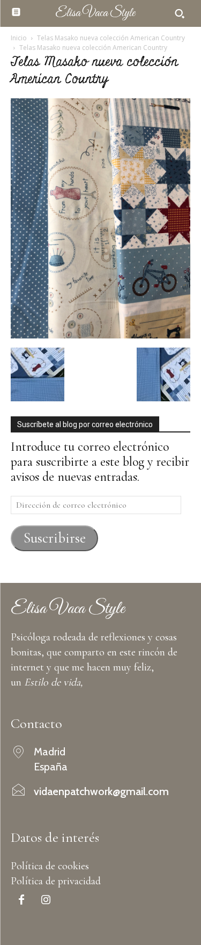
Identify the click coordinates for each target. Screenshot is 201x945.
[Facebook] (21, 901)
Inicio (19, 37)
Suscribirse (55, 538)
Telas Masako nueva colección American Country (111, 37)
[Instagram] (45, 901)
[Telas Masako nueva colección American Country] (100, 334)
